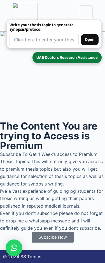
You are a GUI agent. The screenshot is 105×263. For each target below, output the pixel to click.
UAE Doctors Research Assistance (67, 57)
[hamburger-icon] (86, 12)
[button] (14, 247)
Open (90, 39)
